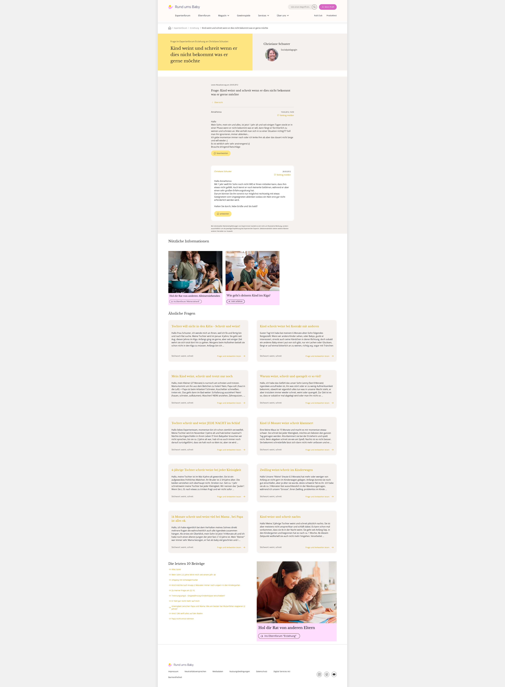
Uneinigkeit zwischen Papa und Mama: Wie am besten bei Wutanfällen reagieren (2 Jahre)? (208, 607)
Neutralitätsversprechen (195, 671)
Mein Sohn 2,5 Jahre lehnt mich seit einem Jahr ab (193, 574)
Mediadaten (218, 671)
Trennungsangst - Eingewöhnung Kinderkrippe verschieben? (198, 595)
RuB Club (318, 15)
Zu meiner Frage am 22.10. (183, 590)
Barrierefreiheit (175, 677)
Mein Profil (329, 7)
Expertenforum (182, 15)
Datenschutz (261, 671)
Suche (314, 6)
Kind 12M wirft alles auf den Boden (187, 613)
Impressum (173, 671)
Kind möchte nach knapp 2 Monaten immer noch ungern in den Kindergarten (205, 585)
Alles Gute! (176, 569)
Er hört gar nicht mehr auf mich (185, 601)
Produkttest (332, 15)
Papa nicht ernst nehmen (182, 618)
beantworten (222, 153)
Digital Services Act (282, 671)
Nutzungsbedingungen (239, 671)
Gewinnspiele (243, 15)
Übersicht (218, 102)
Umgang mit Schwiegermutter (184, 580)
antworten (224, 213)
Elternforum (204, 15)
